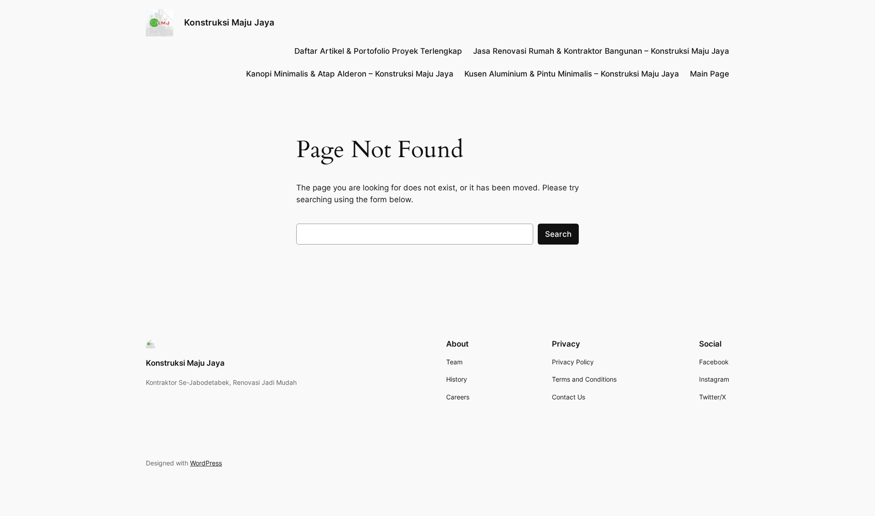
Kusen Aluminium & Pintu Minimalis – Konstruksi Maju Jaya (571, 73)
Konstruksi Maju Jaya (229, 22)
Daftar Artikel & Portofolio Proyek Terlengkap (378, 51)
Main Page (709, 73)
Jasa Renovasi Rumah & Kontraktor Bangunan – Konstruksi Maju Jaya (601, 51)
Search (558, 234)
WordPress (206, 463)
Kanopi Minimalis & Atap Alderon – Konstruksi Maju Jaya (349, 73)
